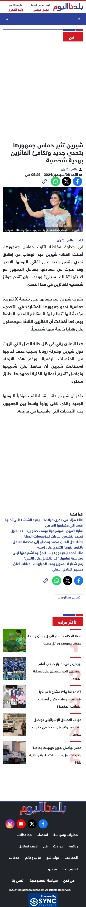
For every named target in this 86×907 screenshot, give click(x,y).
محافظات (24, 834)
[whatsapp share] (55, 181)
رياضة (73, 845)
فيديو (52, 868)
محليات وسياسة (65, 834)
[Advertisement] (43, 90)
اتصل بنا (18, 880)
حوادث (58, 845)
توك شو (52, 857)
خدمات (14, 857)
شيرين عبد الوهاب (69, 597)
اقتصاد (42, 834)
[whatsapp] (44, 181)
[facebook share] (77, 181)
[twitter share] (66, 181)
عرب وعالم (33, 857)
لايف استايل (28, 845)
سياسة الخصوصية (44, 880)
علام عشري (70, 168)
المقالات (71, 857)
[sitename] (43, 808)
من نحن (69, 880)
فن (45, 845)
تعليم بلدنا (70, 868)
